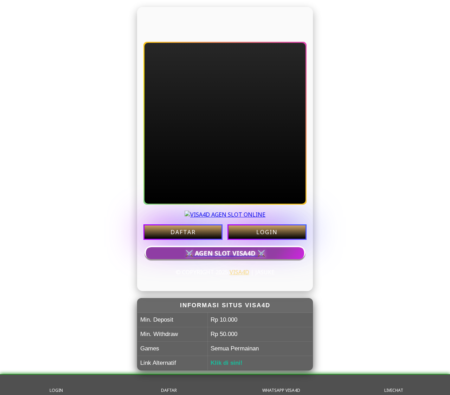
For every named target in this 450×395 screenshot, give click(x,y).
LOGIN (267, 232)
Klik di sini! (227, 363)
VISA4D (239, 272)
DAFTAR (183, 232)
